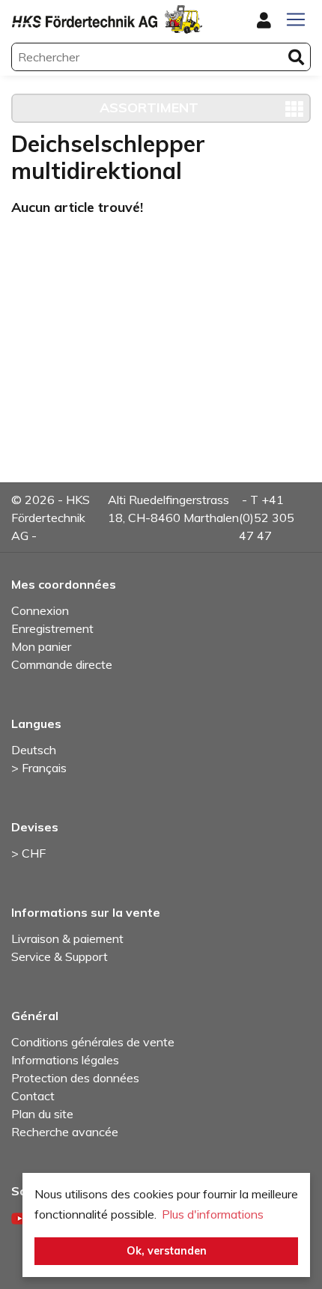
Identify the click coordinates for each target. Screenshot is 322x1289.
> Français (39, 767)
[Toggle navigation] (296, 19)
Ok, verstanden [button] (167, 1251)
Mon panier (41, 646)
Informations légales (65, 1059)
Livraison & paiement (67, 938)
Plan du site (42, 1113)
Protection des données (75, 1077)
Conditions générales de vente (92, 1041)
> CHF (28, 853)
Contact (33, 1095)
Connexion (40, 610)
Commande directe (61, 664)
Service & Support (59, 956)
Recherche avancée (64, 1131)
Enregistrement (52, 628)
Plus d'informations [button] (213, 1214)
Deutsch (33, 749)
